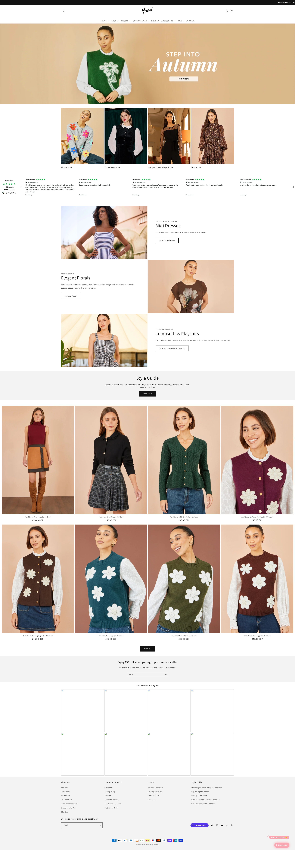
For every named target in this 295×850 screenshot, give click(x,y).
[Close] (179, 391)
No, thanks (165, 456)
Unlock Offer (165, 434)
